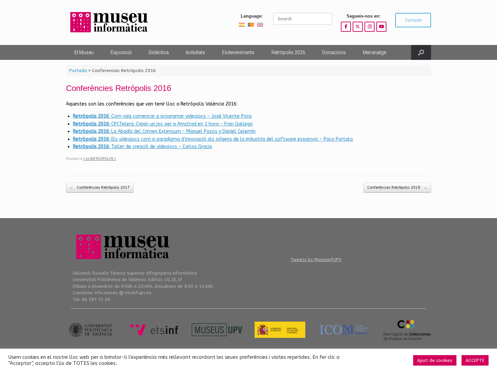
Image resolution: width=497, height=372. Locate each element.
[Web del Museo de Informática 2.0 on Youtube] (381, 27)
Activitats (195, 52)
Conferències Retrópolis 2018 (397, 187)
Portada (78, 70)
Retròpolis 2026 (288, 52)
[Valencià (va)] (251, 24)
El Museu (84, 52)
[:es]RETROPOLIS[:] (100, 159)
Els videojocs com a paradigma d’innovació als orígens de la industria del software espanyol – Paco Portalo (213, 139)
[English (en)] (260, 24)
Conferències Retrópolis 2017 (100, 187)
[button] (421, 52)
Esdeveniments (238, 52)
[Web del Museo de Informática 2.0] (108, 22)
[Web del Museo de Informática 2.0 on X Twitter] (358, 27)
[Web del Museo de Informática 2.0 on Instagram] (369, 27)
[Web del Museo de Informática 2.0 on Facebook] (346, 27)
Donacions (334, 52)
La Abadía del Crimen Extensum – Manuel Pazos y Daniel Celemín (164, 131)
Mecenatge (374, 52)
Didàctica (159, 52)
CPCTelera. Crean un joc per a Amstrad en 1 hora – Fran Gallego (163, 124)
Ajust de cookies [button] (434, 360)
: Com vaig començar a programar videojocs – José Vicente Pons (162, 116)
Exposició (121, 52)
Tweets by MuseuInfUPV (315, 259)
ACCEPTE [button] (475, 360)
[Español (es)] (242, 24)
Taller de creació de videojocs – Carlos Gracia (142, 146)
